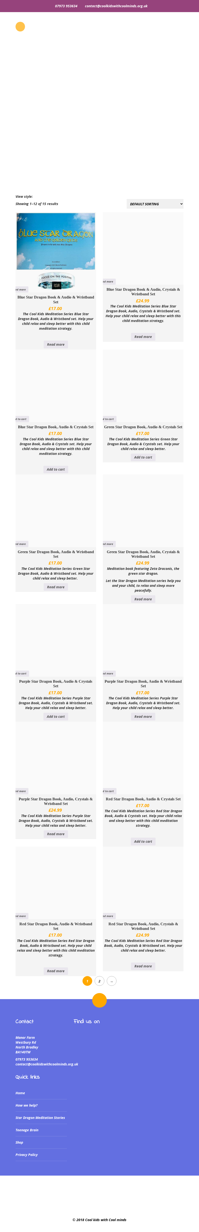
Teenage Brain (27, 1130)
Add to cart (19, 419)
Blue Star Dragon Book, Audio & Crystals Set (55, 427)
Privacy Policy (27, 1154)
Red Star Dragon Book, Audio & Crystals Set (143, 799)
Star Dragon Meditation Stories (40, 1117)
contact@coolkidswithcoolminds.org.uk (116, 6)
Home (6, 173)
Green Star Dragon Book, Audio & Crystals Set (143, 427)
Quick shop (35, 279)
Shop (19, 1142)
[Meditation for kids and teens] (99, 61)
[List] (38, 196)
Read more (19, 289)
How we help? (26, 1105)
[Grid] (35, 196)
